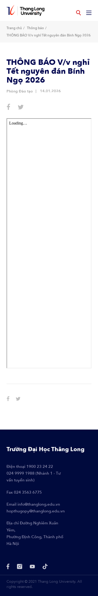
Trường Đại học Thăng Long (45, 449)
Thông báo (35, 28)
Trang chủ (14, 28)
